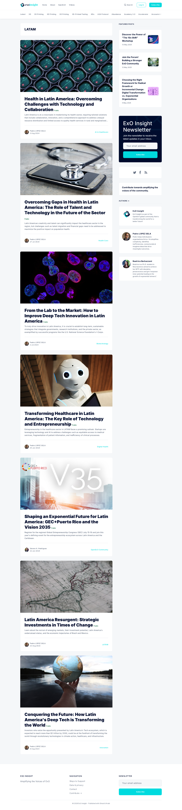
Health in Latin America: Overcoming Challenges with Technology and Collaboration (63, 104)
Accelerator (143, 14)
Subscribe (155, 5)
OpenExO (62, 5)
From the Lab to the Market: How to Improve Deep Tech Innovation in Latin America (65, 316)
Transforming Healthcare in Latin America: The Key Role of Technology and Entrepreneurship (64, 419)
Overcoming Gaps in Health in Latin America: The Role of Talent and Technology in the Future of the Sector (65, 207)
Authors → (124, 201)
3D (30, 14)
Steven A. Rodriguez (38, 548)
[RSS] (146, 172)
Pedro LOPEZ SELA (38, 131)
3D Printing (39, 14)
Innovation (104, 748)
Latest (22, 14)
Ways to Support (77, 781)
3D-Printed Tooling (80, 14)
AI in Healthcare (101, 132)
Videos (72, 5)
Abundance (116, 14)
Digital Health (102, 447)
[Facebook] (140, 172)
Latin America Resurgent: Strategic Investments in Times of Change (62, 622)
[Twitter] (134, 172)
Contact (73, 789)
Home (44, 5)
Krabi (108, 803)
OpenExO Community (99, 550)
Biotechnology (102, 344)
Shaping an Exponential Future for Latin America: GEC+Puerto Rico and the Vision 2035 (66, 522)
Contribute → (76, 793)
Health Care (103, 241)
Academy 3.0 (129, 14)
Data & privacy (76, 785)
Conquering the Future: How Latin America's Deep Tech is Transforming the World (64, 720)
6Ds (92, 14)
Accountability (157, 14)
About (52, 5)
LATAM (105, 645)
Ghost (102, 803)
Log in (141, 5)
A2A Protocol (103, 14)
